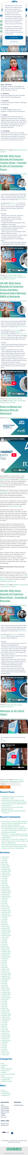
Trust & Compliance (7, 1077)
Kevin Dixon (14, 634)
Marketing (16, 150)
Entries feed (4, 1091)
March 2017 (4, 1051)
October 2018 (5, 1017)
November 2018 (6, 1015)
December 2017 (5, 1035)
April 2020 (4, 985)
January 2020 (5, 990)
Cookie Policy (21, 1153)
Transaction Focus (10, 205)
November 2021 (6, 953)
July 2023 (4, 917)
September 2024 (6, 896)
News (7, 150)
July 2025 (4, 878)
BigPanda (18, 332)
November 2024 (6, 892)
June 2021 (4, 962)
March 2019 (4, 1008)
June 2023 (4, 919)
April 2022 (4, 944)
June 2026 (4, 860)
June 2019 (4, 1003)
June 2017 (4, 1045)
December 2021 (5, 951)
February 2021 (5, 969)
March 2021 (4, 967)
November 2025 (6, 871)
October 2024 (5, 894)
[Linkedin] (11, 1149)
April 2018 (4, 1028)
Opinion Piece (5, 1070)
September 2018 (6, 1019)
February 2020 (5, 988)
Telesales (2, 278)
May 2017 (4, 1047)
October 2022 (5, 933)
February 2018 (5, 1031)
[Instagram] (14, 1149)
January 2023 (5, 928)
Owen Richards (22, 199)
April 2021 (4, 965)
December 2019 (5, 992)
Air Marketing (22, 479)
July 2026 (4, 858)
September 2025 (6, 874)
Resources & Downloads (8, 1074)
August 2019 (5, 999)
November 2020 (6, 974)
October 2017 (5, 1038)
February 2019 (5, 1010)
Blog (2, 1063)
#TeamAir (3, 741)
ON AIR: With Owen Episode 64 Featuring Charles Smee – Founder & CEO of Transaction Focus (13, 163)
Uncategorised (5, 1079)
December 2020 (6, 972)
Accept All (14, 37)
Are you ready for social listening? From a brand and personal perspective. (14, 830)
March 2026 (4, 864)
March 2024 (4, 905)
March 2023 (4, 924)
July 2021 (4, 960)
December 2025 (6, 869)
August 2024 (5, 898)
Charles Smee (14, 203)
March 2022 (4, 946)
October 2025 (5, 873)
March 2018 (4, 1029)
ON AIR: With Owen (11, 275)
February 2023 (5, 926)
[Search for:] (10, 784)
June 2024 (4, 901)
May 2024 (4, 903)
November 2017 (5, 1036)
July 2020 (4, 981)
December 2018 (5, 1013)
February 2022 (5, 947)
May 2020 (4, 983)
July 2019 (4, 1001)
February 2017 (5, 1053)
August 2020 (5, 980)
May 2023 (4, 921)
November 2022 (6, 931)
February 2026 (5, 866)
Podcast (19, 275)
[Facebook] (8, 1149)
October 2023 (5, 914)
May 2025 (4, 882)
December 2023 (6, 910)
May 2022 (4, 942)
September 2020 (6, 978)
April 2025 (4, 883)
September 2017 (6, 1040)
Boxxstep (3, 636)
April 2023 (4, 923)
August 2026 (5, 857)
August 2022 (5, 937)
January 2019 (5, 1012)
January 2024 (5, 908)
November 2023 (6, 912)
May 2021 (4, 963)
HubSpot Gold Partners (15, 506)
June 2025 (4, 880)
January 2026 (5, 867)
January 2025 (5, 889)
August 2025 (5, 876)
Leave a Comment (10, 278)
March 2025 (4, 885)
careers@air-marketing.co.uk (8, 581)
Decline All (14, 41)
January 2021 (5, 971)
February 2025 (5, 887)
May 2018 (4, 1026)
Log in (3, 1090)
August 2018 (5, 1020)
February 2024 (5, 907)
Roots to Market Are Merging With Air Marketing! (11, 410)
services (2, 485)
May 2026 (4, 862)
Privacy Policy (15, 1153)
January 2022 (5, 949)
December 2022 (6, 930)
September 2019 (6, 997)
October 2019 (5, 996)
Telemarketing (22, 277)
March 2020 (4, 987)
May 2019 (4, 1004)
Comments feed (6, 1093)
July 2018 (4, 1022)
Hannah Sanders (22, 173)
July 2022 (4, 939)
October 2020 (5, 976)
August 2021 (5, 958)
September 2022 (6, 935)
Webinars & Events (6, 1081)
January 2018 (5, 1033)
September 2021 (6, 956)
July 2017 (4, 1044)
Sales (21, 150)
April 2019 (4, 1006)
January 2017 (5, 1054)
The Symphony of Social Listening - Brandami (14, 821)
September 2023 (6, 915)
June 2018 (4, 1024)
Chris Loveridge (15, 330)
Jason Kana (3, 579)
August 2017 (5, 1042)
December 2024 (6, 890)
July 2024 (4, 899)
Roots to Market (4, 479)
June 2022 (4, 940)
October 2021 (5, 955)
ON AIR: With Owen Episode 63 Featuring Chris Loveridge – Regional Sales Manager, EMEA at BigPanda (13, 290)
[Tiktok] (17, 1149)
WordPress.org (5, 1095)
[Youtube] (20, 1149)
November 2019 (6, 994)
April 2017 (4, 1049)
